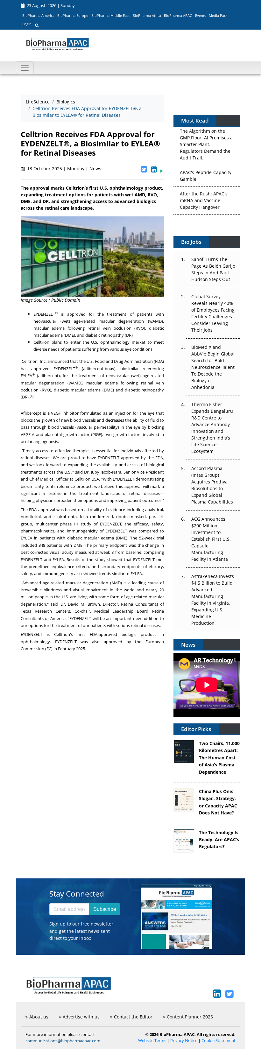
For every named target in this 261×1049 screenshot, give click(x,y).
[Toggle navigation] (25, 67)
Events (200, 15)
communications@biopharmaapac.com (62, 1041)
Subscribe (104, 909)
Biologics (65, 102)
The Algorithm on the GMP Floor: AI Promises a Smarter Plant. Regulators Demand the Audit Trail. (206, 143)
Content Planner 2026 (190, 1017)
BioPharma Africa (147, 15)
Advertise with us (81, 1017)
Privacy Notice (183, 1040)
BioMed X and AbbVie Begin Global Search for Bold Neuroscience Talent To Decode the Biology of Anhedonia (213, 367)
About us (38, 1017)
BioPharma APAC (178, 15)
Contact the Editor (133, 1017)
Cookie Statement (218, 1040)
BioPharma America (38, 15)
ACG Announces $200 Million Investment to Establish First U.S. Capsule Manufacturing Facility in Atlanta (211, 539)
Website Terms (152, 1040)
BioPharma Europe (72, 15)
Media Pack (218, 15)
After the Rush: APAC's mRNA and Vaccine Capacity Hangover (204, 199)
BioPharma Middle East (110, 15)
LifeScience (38, 102)
